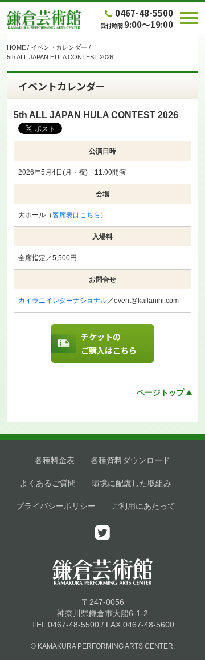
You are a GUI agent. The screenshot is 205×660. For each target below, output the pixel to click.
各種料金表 (55, 460)
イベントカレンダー (59, 47)
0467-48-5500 (144, 13)
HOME (16, 47)
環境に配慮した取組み (131, 483)
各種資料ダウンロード (130, 460)
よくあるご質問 (48, 483)
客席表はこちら (76, 215)
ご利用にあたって (143, 506)
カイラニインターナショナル (62, 301)
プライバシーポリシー (56, 506)
